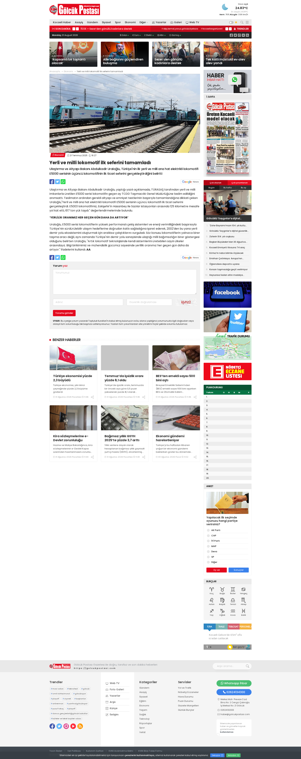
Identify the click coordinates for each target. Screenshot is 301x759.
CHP (213, 535)
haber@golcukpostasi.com (235, 714)
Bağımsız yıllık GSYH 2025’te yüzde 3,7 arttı (122, 438)
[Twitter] (235, 35)
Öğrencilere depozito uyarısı (224, 264)
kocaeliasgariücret (212, 28)
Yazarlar (161, 22)
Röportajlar (145, 723)
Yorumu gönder (64, 313)
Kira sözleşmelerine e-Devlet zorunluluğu (70, 438)
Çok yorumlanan (239, 182)
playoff (55, 698)
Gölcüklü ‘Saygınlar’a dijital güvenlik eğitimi (228, 231)
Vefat (142, 732)
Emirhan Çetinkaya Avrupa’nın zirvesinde (225, 259)
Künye (113, 708)
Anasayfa (54, 71)
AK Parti (215, 530)
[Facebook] (231, 35)
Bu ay (243, 187)
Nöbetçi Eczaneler (188, 692)
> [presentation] (77, 28)
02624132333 (227, 709)
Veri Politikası (74, 750)
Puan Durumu (185, 701)
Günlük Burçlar (186, 710)
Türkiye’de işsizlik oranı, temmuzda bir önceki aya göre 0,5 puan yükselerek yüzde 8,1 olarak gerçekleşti (124, 390)
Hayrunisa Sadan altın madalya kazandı (226, 276)
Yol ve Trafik (184, 687)
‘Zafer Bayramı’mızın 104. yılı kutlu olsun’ (227, 226)
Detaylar (216, 755)
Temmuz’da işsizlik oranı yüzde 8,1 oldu (124, 378)
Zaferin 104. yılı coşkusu (220, 218)
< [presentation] (73, 28)
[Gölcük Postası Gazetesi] (74, 9)
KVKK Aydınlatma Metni (121, 750)
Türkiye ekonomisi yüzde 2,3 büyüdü (72, 378)
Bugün (212, 187)
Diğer (143, 22)
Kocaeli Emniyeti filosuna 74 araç (227, 247)
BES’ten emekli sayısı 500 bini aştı (175, 378)
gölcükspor (79, 693)
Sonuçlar (239, 569)
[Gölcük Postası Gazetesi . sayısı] (227, 138)
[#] (59, 666)
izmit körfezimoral (60, 693)
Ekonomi (130, 22)
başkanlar (80, 698)
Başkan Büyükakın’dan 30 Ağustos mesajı (227, 242)
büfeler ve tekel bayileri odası (66, 718)
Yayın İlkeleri (55, 750)
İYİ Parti (215, 540)
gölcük (85, 688)
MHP (213, 546)
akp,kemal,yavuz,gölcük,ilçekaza (179, 28)
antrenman (57, 703)
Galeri (178, 22)
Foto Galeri (116, 689)
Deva (214, 551)
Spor (118, 22)
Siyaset (106, 22)
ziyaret (67, 698)
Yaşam (143, 710)
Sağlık (142, 714)
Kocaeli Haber (62, 22)
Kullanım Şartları (94, 750)
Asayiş (79, 22)
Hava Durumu (185, 696)
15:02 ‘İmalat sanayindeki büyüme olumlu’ (106, 29)
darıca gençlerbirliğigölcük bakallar (69, 713)
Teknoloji (144, 718)
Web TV (194, 22)
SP (212, 557)
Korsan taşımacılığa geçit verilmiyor (229, 269)
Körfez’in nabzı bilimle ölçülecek (226, 253)
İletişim (113, 714)
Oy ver (216, 569)
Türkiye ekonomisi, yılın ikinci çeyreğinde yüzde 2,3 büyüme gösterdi (70, 389)
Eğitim (142, 701)
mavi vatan (57, 688)
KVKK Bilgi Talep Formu (150, 750)
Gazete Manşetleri (188, 705)
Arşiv (112, 702)
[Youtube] (243, 35)
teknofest (72, 688)
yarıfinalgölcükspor (77, 703)
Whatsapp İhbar (235, 683)
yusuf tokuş (57, 708)
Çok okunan (215, 182)
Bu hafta (227, 187)
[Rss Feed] (247, 35)
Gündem (92, 22)
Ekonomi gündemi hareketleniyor (170, 438)
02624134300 (235, 692)
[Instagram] (239, 35)
